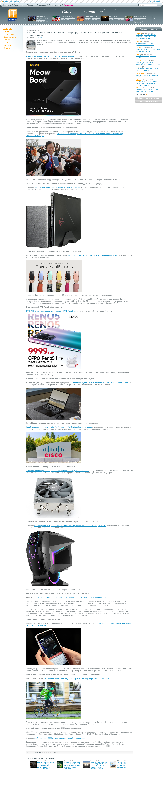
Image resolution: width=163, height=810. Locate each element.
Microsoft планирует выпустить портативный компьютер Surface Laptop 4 (99, 383)
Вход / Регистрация (155, 2)
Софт (6, 42)
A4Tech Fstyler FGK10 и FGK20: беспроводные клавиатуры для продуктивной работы (146, 36)
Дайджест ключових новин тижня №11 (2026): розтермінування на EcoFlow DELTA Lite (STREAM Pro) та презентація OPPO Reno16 (45, 766)
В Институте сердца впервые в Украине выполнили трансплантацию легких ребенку (140, 19)
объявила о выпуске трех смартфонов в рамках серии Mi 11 (92, 255)
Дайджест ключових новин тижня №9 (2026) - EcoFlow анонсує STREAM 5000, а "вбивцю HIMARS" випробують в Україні (99, 765)
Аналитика (36, 28)
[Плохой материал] (45, 752)
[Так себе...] (47, 752)
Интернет (7, 29)
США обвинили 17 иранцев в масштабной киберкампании (68, 18)
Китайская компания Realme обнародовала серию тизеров (50, 56)
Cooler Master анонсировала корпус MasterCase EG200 (57, 187)
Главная (28, 28)
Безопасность (9, 37)
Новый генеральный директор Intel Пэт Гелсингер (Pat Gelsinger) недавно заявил (59, 427)
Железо (7, 45)
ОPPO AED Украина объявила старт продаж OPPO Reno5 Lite (51, 311)
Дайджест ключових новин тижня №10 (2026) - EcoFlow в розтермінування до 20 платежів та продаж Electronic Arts (73, 765)
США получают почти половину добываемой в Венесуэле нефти (92, 18)
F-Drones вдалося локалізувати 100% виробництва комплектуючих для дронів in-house (42, 20)
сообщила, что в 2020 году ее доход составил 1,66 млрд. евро (59, 738)
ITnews (40, 38)
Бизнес (6, 40)
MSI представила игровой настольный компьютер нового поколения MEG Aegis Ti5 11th (70, 526)
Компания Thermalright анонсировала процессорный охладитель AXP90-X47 (57, 471)
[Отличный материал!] (51, 752)
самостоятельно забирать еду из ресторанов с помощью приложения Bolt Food (76, 679)
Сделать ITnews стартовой (11, 2)
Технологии (8, 34)
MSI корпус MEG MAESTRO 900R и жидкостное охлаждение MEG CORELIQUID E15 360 (147, 83)
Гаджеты (7, 48)
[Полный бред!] (43, 752)
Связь (6, 31)
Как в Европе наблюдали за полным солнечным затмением (116, 18)
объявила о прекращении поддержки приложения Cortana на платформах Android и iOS (69, 597)
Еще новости (140, 95)
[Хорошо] (49, 752)
